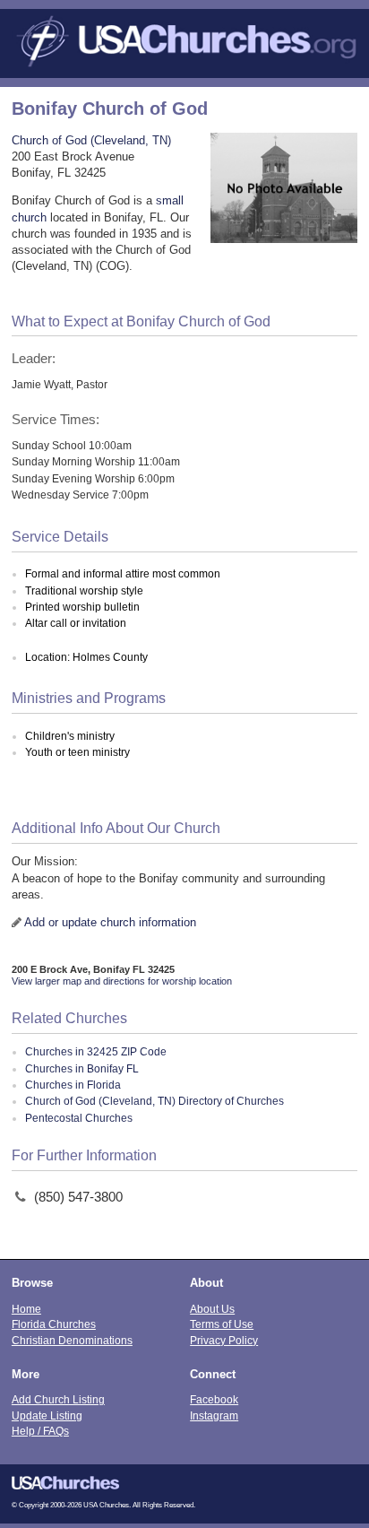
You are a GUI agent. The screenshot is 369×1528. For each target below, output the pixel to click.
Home (26, 1309)
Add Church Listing (58, 1399)
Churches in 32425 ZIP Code (96, 1052)
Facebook (214, 1399)
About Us (212, 1309)
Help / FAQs (40, 1431)
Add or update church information (110, 922)
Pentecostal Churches (79, 1118)
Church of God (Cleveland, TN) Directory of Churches (154, 1101)
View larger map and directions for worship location (122, 981)
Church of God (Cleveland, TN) (91, 140)
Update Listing (47, 1415)
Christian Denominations (72, 1340)
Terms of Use (221, 1324)
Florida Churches (54, 1324)
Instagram (214, 1415)
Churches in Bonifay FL (82, 1069)
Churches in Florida (73, 1085)
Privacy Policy (224, 1340)
